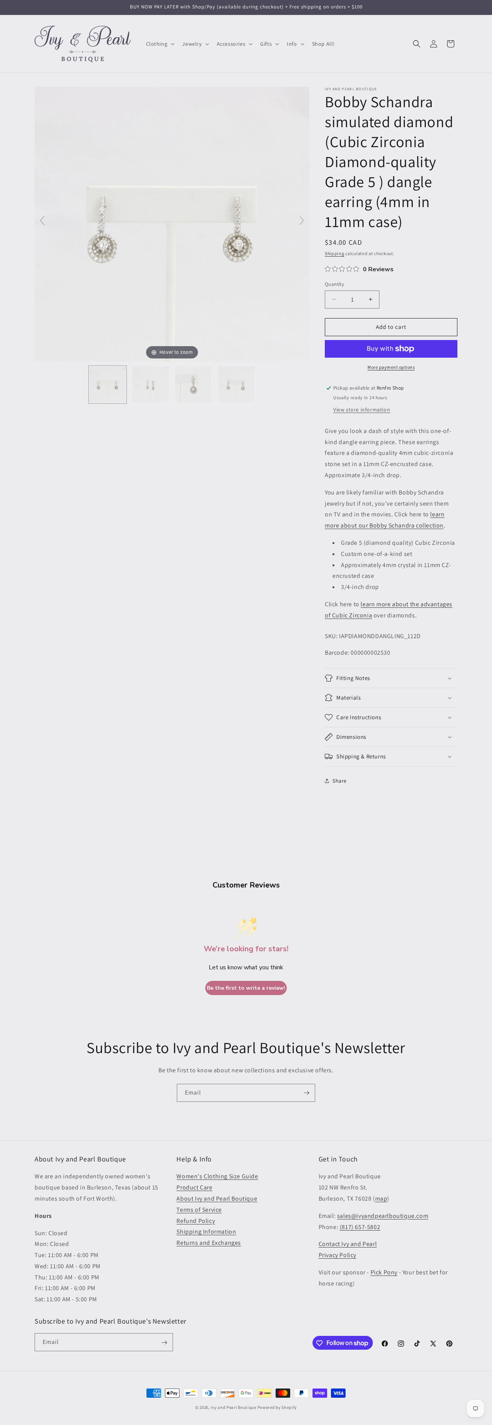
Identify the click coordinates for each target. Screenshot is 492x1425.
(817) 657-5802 (360, 1227)
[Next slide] (301, 220)
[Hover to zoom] (172, 224)
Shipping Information (206, 1232)
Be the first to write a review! (246, 988)
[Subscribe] (306, 1093)
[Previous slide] (42, 220)
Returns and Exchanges (208, 1243)
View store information (361, 409)
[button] (159, 44)
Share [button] (339, 780)
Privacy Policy (337, 1255)
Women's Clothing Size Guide (217, 1176)
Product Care (194, 1187)
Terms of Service (199, 1210)
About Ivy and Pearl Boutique (216, 1198)
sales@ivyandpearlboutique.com (382, 1216)
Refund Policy (195, 1221)
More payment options (391, 367)
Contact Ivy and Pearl (348, 1244)
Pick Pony (384, 1272)
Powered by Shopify (277, 1407)
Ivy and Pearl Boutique (233, 1407)
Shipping (334, 253)
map (381, 1198)
